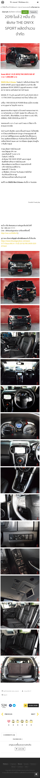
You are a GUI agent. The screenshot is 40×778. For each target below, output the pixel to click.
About (13, 767)
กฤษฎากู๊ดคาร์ (27, 691)
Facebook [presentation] (17, 739)
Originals (13, 764)
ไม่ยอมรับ (33, 12)
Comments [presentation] (9, 735)
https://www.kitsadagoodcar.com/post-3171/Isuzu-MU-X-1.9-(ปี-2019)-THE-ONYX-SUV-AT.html (18, 243)
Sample (26, 764)
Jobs (26, 767)
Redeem (33, 764)
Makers (7, 2)
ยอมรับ (25, 12)
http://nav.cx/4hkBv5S (9, 233)
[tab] (9, 735)
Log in (21, 749)
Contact (20, 767)
